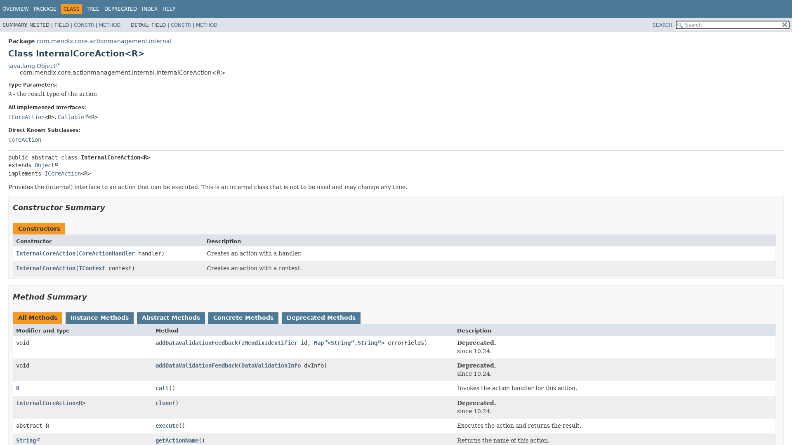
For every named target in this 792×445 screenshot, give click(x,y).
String (341, 343)
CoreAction (24, 139)
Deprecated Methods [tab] (321, 317)
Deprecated (120, 9)
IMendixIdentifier (269, 343)
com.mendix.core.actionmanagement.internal (104, 41)
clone (164, 403)
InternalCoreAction (45, 253)
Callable (71, 117)
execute (167, 425)
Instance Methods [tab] (100, 317)
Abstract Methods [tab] (171, 317)
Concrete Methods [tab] (243, 317)
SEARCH (662, 25)
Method (109, 25)
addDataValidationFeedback (197, 365)
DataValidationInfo (271, 365)
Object (44, 165)
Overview (15, 9)
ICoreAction (26, 117)
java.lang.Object (32, 66)
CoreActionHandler (107, 253)
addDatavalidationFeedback (197, 343)
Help (169, 9)
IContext (92, 268)
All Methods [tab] (37, 317)
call (162, 388)
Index (150, 9)
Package (45, 9)
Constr (84, 25)
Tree (93, 9)
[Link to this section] (111, 207)
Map (319, 343)
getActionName (177, 440)
